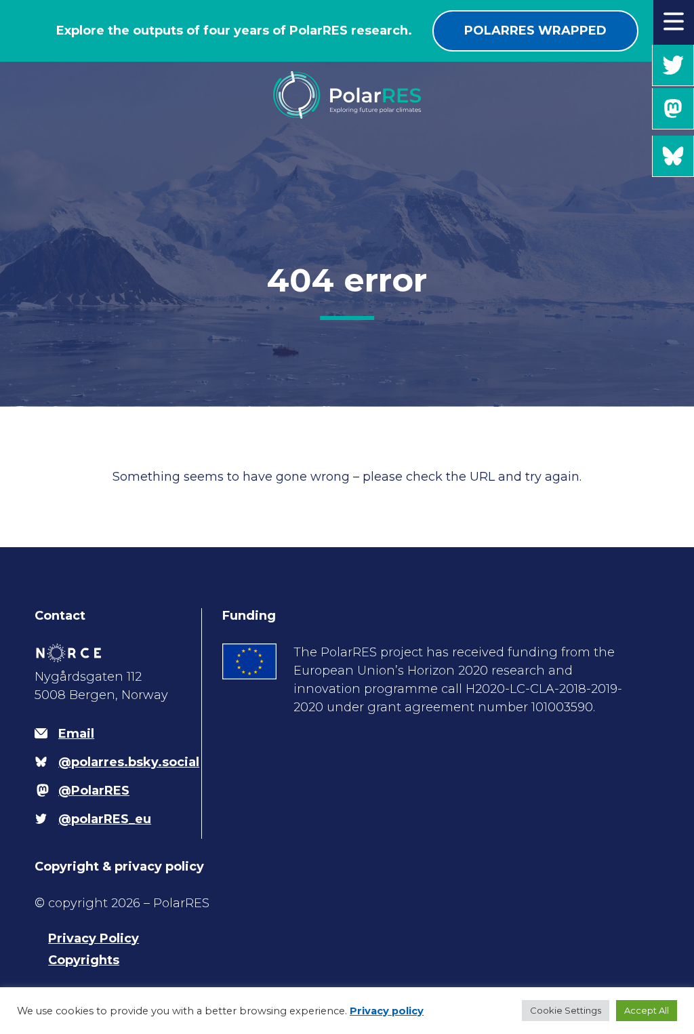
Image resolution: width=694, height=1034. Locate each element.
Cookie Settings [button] (565, 1010)
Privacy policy (387, 1011)
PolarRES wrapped (535, 30)
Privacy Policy (93, 938)
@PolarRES (673, 109)
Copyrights (83, 960)
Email (76, 733)
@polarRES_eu (673, 65)
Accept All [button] (646, 1010)
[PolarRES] (346, 97)
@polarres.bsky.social (673, 156)
